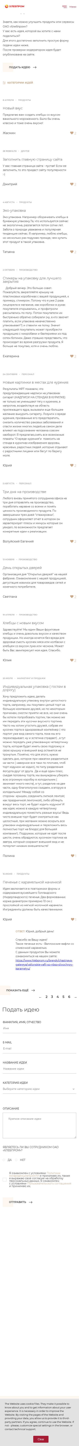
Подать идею (19, 67)
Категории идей (20, 82)
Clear (41, 1439)
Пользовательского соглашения (49, 1183)
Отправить (17, 1202)
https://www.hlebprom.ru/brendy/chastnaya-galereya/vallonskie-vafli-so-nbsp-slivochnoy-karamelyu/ (44, 964)
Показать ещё (17, 990)
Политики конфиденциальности (34, 1174)
